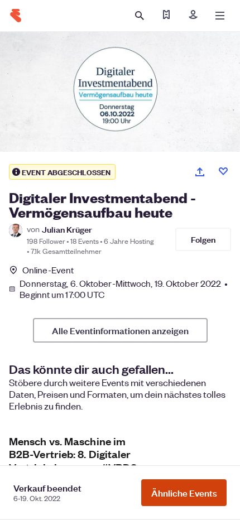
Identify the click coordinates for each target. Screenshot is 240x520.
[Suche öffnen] (139, 15)
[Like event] (223, 171)
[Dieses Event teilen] (200, 172)
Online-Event (48, 270)
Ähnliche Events (184, 493)
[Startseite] (15, 15)
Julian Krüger (67, 229)
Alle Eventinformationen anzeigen (120, 330)
